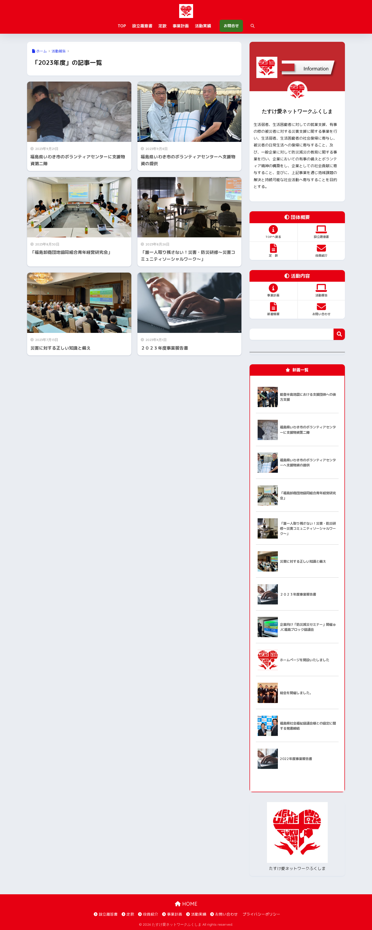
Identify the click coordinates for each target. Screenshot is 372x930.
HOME (189, 904)
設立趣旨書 (108, 914)
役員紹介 (150, 914)
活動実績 (198, 914)
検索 (339, 334)
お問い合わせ (226, 914)
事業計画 (174, 914)
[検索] (250, 26)
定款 (130, 914)
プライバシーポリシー (261, 914)
